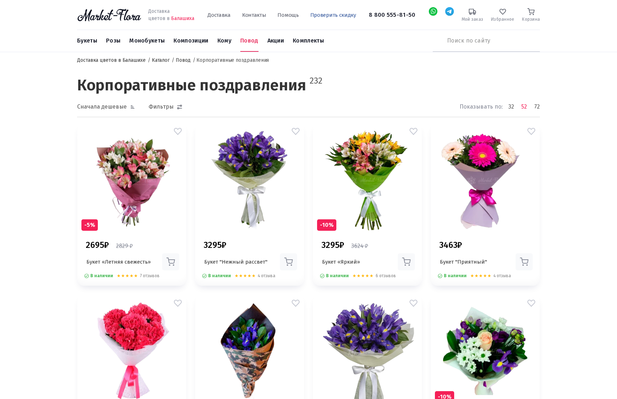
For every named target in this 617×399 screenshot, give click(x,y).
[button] (178, 131)
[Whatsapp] (433, 11)
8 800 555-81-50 (392, 14)
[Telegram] (449, 11)
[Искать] (436, 40)
